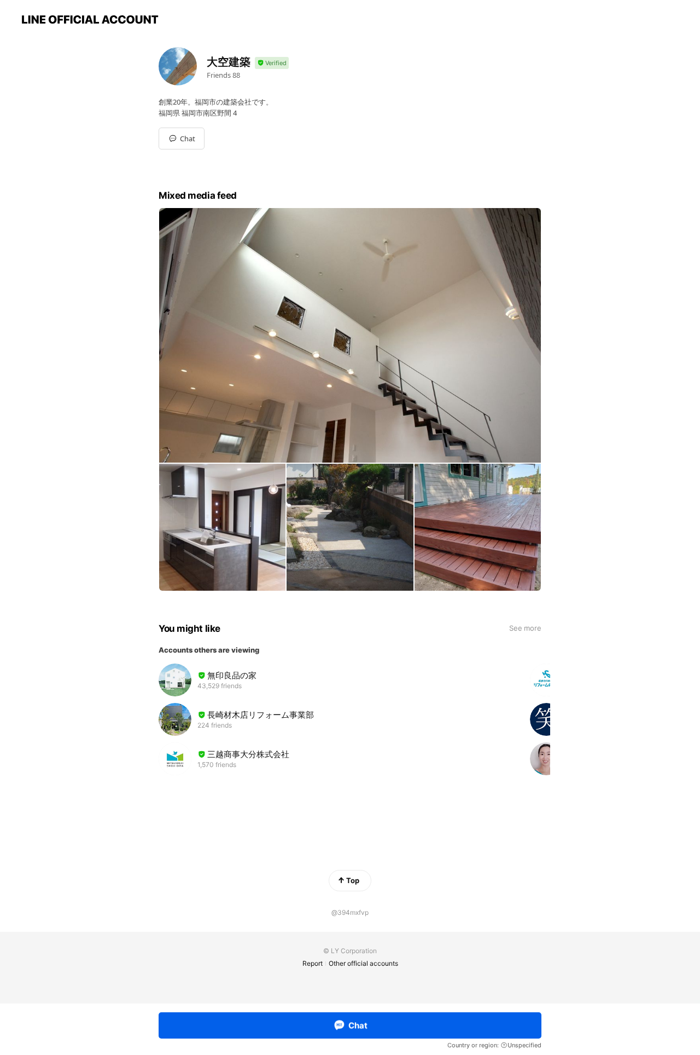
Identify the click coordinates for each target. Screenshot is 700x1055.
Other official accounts (363, 963)
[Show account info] (272, 63)
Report (312, 963)
